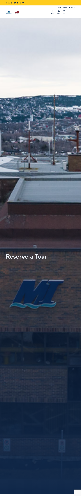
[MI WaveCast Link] (20, 2)
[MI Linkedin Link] (8, 2)
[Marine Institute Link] (9, 12)
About (59, 7)
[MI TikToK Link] (17, 2)
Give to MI (72, 7)
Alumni (65, 7)
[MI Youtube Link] (15, 2)
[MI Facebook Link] (6, 2)
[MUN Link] (17, 12)
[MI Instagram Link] (11, 2)
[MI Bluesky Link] (23, 2)
